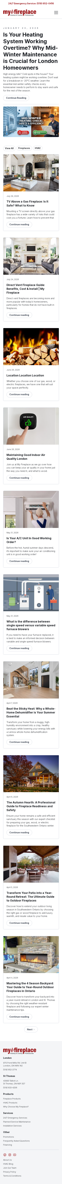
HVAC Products (10, 1102)
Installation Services (12, 1126)
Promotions (8, 1137)
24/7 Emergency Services (15, 1118)
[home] (19, 12)
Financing (7, 1145)
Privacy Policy (9, 1172)
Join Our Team (9, 1168)
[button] (55, 12)
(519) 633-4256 (10, 1087)
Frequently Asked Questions (16, 1141)
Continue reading (19, 224)
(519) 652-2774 (10, 1069)
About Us (7, 1160)
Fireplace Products (12, 1099)
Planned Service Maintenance (17, 1122)
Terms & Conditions (12, 1176)
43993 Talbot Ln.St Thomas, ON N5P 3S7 (14, 1082)
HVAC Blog (8, 1164)
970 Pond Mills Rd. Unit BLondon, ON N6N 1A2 (14, 1064)
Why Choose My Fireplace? (16, 1106)
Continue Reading (16, 98)
